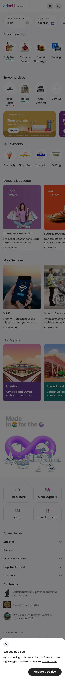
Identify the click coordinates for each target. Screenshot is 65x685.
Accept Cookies (45, 672)
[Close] (6, 644)
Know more (49, 661)
